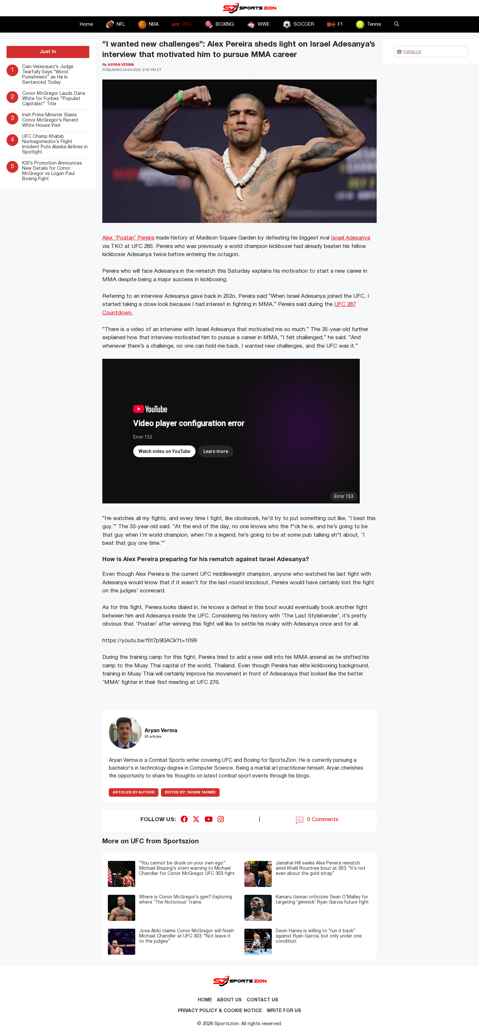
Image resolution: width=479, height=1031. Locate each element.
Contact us (262, 1000)
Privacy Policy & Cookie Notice (220, 1011)
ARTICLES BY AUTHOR (133, 792)
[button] (397, 24)
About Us (229, 1000)
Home (86, 24)
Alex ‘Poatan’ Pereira (128, 238)
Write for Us (284, 1011)
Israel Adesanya (350, 238)
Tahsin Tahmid (190, 792)
